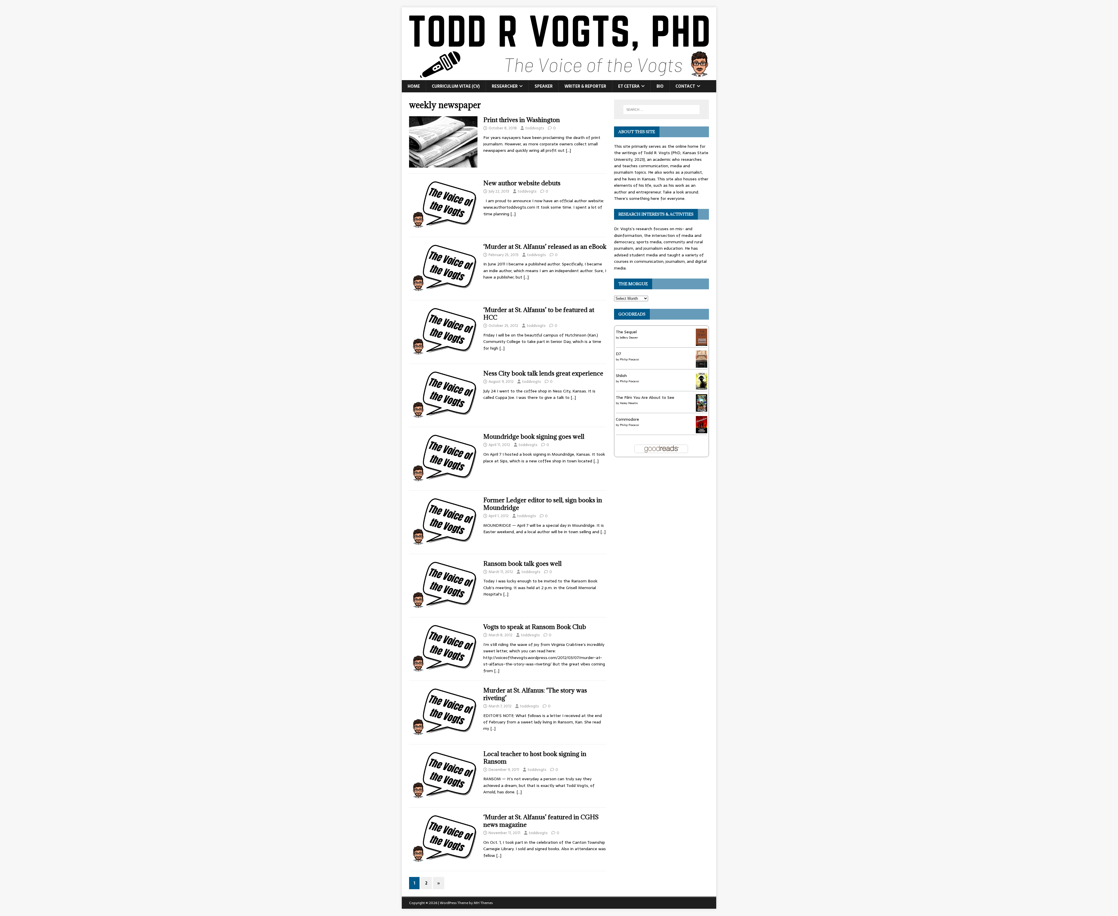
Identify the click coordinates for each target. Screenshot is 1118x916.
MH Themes (483, 903)
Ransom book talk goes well (522, 564)
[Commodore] (701, 430)
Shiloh (621, 375)
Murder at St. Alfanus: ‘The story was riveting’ (535, 694)
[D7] (701, 364)
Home (414, 86)
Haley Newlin (629, 403)
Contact (685, 86)
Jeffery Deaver (629, 337)
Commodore (627, 419)
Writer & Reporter (585, 86)
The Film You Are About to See (645, 397)
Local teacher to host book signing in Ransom (534, 757)
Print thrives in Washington (521, 120)
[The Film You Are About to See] (701, 409)
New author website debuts (521, 183)
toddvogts (534, 128)
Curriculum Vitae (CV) (456, 86)
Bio (660, 86)
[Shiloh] (701, 386)
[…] (568, 150)
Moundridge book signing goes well (533, 437)
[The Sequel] (701, 342)
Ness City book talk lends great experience (543, 373)
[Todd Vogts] (559, 77)
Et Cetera (629, 86)
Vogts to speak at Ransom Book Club (534, 627)
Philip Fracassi (629, 359)
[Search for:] (661, 110)
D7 (618, 353)
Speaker (544, 86)
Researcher (505, 86)
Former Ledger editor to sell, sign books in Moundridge (542, 504)
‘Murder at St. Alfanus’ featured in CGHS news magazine (541, 821)
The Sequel (626, 332)
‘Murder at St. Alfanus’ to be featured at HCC (538, 313)
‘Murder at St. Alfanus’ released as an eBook (544, 247)
